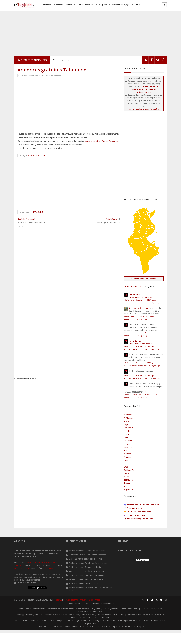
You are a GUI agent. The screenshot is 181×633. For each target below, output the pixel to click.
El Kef (126, 434)
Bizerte (127, 431)
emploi (17, 568)
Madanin (127, 454)
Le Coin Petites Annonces (139, 511)
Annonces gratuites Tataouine (51, 70)
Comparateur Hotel (136, 508)
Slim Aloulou (134, 294)
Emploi (104, 141)
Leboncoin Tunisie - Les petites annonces (87, 554)
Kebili (126, 450)
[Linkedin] (161, 599)
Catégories (102, 5)
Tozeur (127, 483)
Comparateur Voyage (120, 5)
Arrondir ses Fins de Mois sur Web (143, 504)
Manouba (128, 457)
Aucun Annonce (54, 76)
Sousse (127, 476)
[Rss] (145, 60)
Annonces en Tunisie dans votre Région (86, 571)
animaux (49, 568)
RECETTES (74, 600)
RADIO (97, 600)
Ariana (126, 421)
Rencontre (113, 141)
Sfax (126, 467)
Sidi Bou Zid (129, 470)
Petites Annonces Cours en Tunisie (84, 583)
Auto (87, 141)
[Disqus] (69, 271)
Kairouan (128, 444)
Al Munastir (129, 418)
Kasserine (128, 447)
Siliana (126, 473)
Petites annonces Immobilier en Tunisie (86, 575)
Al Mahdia (128, 414)
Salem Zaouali (135, 341)
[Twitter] (158, 60)
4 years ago (144, 336)
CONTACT (138, 5)
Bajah (126, 424)
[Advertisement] (90, 33)
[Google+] (157, 599)
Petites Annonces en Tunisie (33, 76)
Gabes (126, 437)
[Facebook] (152, 60)
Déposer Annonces (63, 5)
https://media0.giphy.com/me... (142, 297)
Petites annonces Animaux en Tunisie (85, 567)
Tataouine (128, 480)
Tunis (126, 486)
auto (54, 565)
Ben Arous (128, 427)
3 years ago (144, 319)
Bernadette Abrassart (139, 308)
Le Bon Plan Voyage (136, 515)
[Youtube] (166, 599)
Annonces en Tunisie (38, 155)
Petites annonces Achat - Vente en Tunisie (88, 563)
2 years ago (156, 303)
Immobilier (95, 141)
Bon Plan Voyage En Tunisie (140, 518)
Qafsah (127, 463)
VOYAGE (66, 600)
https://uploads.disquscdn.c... (141, 343)
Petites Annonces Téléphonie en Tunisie (87, 550)
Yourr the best (61, 60)
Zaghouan (128, 489)
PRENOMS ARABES (86, 600)
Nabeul (127, 460)
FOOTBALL (58, 600)
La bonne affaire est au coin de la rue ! (86, 558)
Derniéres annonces (84, 5)
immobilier (25, 568)
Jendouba (128, 440)
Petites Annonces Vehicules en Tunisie (86, 579)
